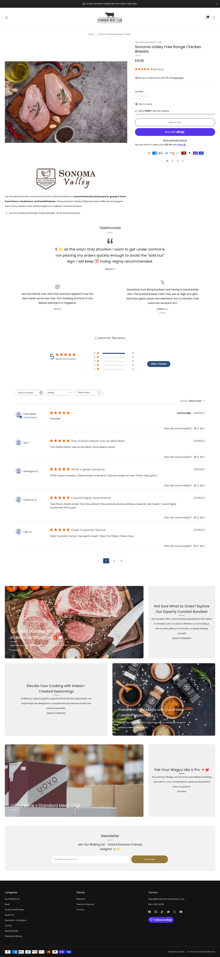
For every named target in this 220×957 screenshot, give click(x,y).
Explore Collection (181, 638)
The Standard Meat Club (148, 42)
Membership (11, 930)
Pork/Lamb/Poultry (14, 909)
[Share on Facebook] (167, 161)
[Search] (213, 17)
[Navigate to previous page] (98, 560)
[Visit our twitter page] (168, 912)
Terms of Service (85, 904)
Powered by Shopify (176, 952)
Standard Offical (13, 936)
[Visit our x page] (175, 912)
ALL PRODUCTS (12, 898)
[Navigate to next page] (122, 560)
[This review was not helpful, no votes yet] (201, 428)
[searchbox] (26, 392)
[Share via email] (183, 161)
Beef (7, 904)
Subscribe (149, 859)
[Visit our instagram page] (156, 912)
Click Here (178, 77)
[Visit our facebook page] (149, 912)
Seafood (9, 914)
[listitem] (110, 4)
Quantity (139, 91)
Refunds (81, 898)
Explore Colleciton (56, 713)
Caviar (8, 925)
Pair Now (181, 791)
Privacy (80, 909)
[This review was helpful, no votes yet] (195, 428)
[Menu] (6, 17)
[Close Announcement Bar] (217, 4)
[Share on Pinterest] (177, 161)
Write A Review (159, 363)
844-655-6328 (156, 904)
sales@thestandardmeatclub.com (166, 898)
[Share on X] (172, 161)
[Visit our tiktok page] (162, 912)
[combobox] (59, 393)
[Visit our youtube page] (181, 912)
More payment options (175, 140)
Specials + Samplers (15, 920)
